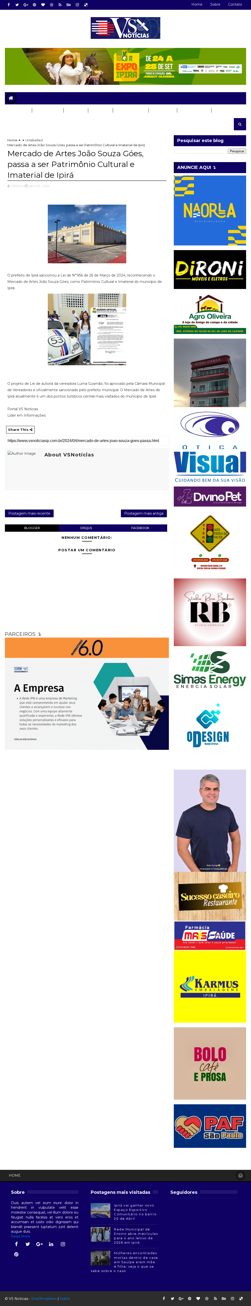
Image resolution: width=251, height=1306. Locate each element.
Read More (20, 1236)
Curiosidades (130, 110)
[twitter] (17, 5)
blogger (32, 528)
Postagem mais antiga (143, 513)
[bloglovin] (43, 5)
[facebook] (8, 5)
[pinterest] (34, 5)
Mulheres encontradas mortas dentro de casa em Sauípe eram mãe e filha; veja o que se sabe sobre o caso (124, 1262)
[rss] (60, 5)
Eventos (160, 110)
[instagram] (77, 5)
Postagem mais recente (29, 513)
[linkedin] (51, 1244)
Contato (235, 4)
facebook (140, 528)
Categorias (47, 110)
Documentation (26, 123)
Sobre (215, 4)
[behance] (68, 5)
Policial (75, 110)
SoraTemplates (44, 1298)
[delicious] (85, 5)
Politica (100, 110)
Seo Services (194, 110)
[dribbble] (51, 5)
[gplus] (25, 5)
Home (196, 4)
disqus (86, 528)
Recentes (18, 110)
